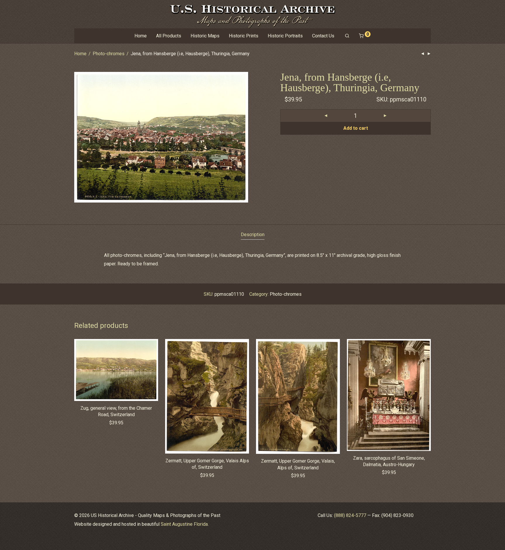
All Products (168, 36)
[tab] (253, 235)
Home (140, 36)
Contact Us (323, 36)
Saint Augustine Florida (184, 524)
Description (252, 234)
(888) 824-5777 (350, 515)
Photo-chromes (108, 53)
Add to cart (355, 128)
